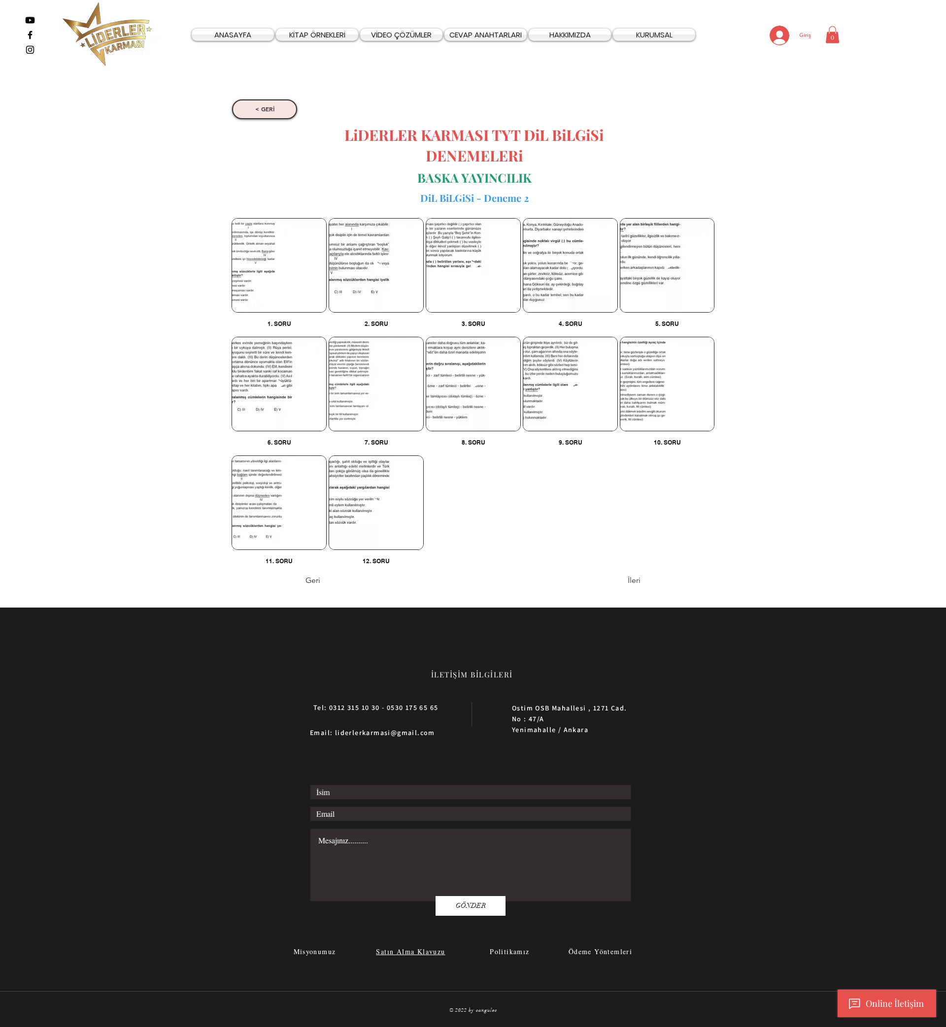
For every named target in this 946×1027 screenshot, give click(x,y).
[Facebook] (30, 35)
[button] (832, 34)
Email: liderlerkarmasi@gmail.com (372, 732)
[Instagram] (30, 49)
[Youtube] (30, 20)
